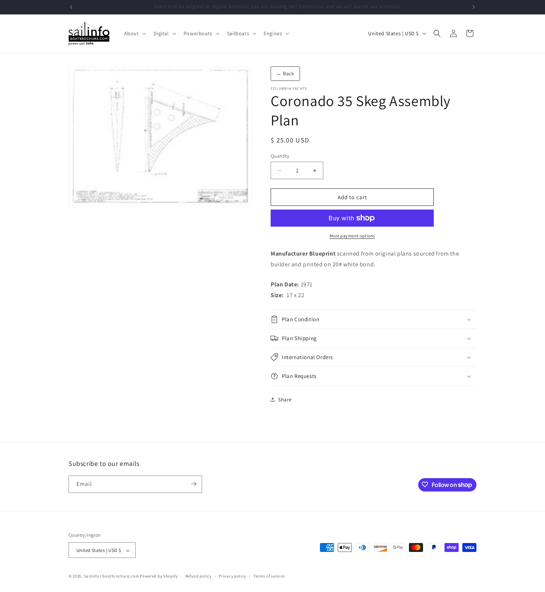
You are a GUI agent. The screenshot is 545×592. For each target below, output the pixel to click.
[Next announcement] (474, 7)
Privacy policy (232, 576)
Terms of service (269, 576)
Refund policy (198, 576)
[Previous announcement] (71, 7)
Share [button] (285, 399)
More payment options (352, 236)
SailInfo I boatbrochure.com (111, 576)
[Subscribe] (193, 484)
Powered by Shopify (159, 576)
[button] (134, 33)
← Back (285, 73)
